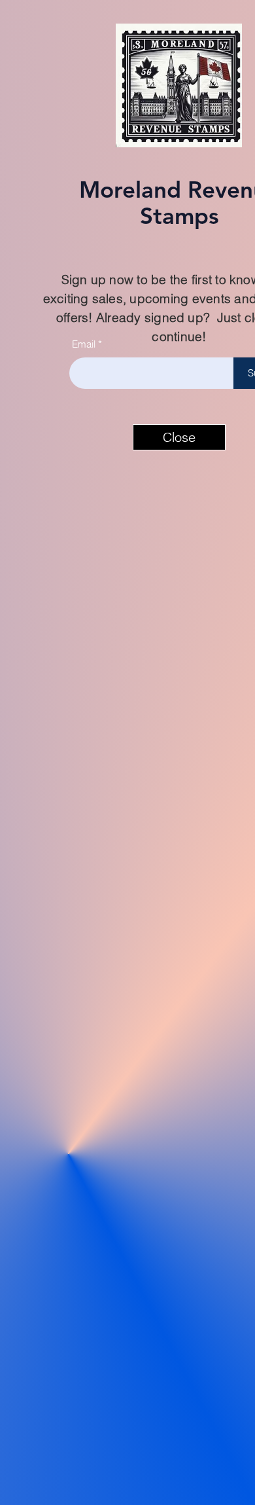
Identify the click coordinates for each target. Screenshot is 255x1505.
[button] (179, 437)
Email (83, 344)
